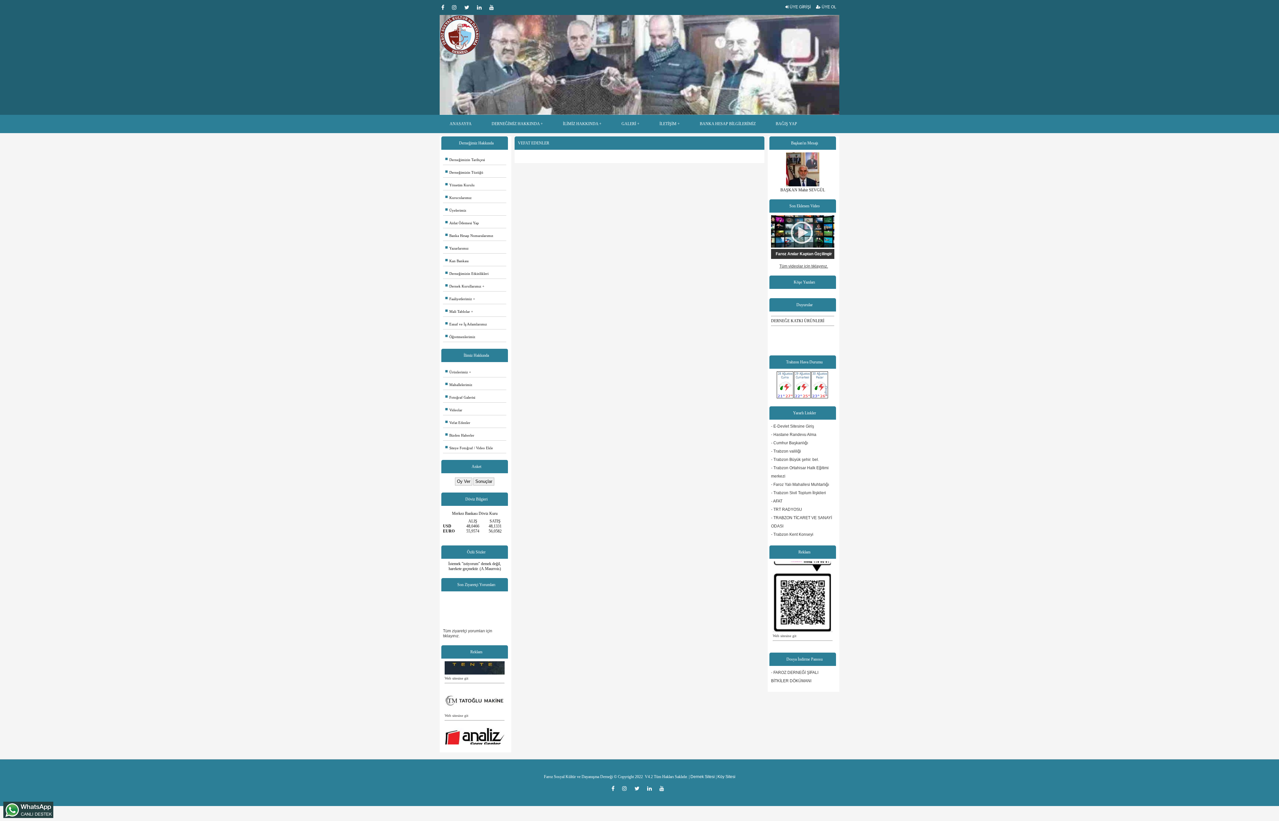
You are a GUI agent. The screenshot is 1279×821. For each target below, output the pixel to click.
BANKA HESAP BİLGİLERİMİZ (728, 123)
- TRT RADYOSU (786, 509)
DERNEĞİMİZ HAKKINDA (516, 123)
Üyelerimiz (455, 210)
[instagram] (456, 7)
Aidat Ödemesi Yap (462, 223)
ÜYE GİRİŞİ (800, 7)
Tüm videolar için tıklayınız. (803, 266)
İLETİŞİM (667, 123)
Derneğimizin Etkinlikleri (467, 274)
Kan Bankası (457, 261)
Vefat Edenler (457, 423)
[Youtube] (493, 7)
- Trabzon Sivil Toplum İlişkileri (798, 493)
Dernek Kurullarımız (463, 286)
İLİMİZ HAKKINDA (580, 123)
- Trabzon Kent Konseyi (792, 534)
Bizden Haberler (459, 435)
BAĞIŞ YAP (786, 123)
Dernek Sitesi (702, 776)
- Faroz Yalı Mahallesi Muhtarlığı (800, 484)
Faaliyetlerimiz (458, 299)
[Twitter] (469, 7)
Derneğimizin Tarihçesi (465, 160)
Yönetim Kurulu (460, 185)
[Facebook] (445, 7)
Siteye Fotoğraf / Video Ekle (469, 448)
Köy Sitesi (726, 776)
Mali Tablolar (457, 311)
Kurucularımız (458, 198)
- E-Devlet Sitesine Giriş (792, 426)
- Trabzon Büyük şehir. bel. (795, 459)
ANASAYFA (461, 123)
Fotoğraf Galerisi (460, 397)
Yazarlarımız (457, 248)
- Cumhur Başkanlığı (789, 443)
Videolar (453, 410)
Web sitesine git (456, 662)
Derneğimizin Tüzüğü (464, 172)
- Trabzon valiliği (786, 451)
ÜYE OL (828, 7)
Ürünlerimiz (456, 372)
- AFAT (776, 501)
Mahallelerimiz (458, 385)
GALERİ (629, 123)
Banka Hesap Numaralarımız (469, 236)
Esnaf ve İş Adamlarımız (466, 324)
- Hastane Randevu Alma (793, 434)
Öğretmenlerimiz (460, 337)
